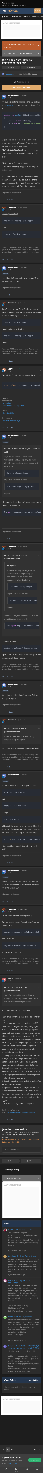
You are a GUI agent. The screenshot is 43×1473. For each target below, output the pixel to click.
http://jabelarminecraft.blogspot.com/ (20, 1112)
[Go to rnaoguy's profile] (5, 1346)
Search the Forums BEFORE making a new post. (19, 45)
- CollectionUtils (8, 413)
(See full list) (34, 1380)
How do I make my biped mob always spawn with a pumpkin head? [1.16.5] (23, 1347)
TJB (11, 1340)
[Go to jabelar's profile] (4, 980)
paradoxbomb (11, 74)
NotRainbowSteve (16, 1311)
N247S (10, 369)
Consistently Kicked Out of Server (22, 1256)
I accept (36, 1460)
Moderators (23, 207)
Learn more (4, 4)
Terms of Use (12, 1463)
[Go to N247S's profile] (4, 370)
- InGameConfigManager (11, 420)
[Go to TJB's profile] (5, 1317)
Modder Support (31, 74)
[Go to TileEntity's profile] (5, 1230)
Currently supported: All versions (19, 53)
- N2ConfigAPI (7, 403)
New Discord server (14, 1178)
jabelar (10, 979)
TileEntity (13, 1250)
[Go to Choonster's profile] (4, 209)
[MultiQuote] (3, 200)
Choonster (12, 208)
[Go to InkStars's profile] (5, 1256)
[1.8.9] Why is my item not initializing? (19, 1281)
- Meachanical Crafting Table (13, 405)
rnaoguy (13, 1371)
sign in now (16, 1135)
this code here (10, 105)
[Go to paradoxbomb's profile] (3, 74)
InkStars (13, 1275)
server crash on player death (20, 1229)
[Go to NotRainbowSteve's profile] (5, 1281)
